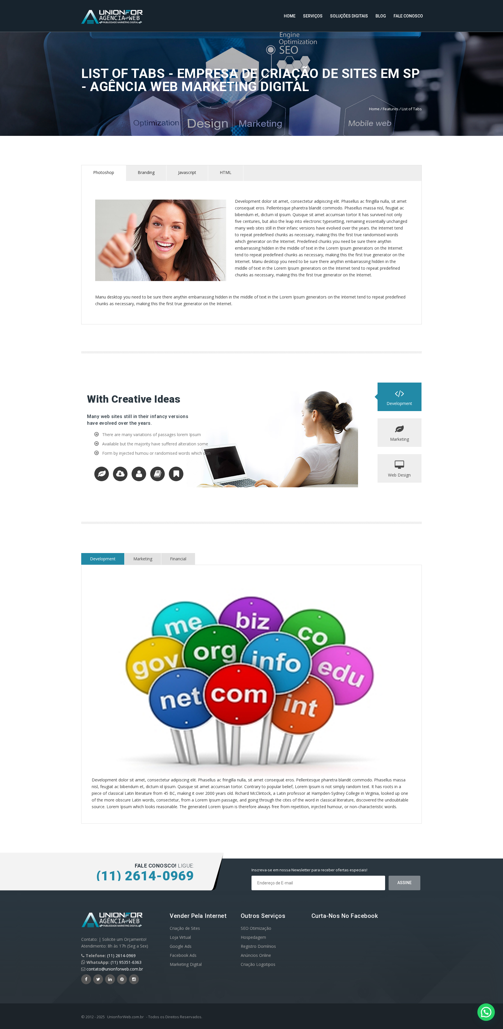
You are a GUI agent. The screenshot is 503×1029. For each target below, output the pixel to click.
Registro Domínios (258, 946)
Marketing (399, 439)
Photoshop (103, 172)
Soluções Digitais (349, 16)
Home (289, 16)
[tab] (104, 173)
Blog (381, 16)
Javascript (187, 172)
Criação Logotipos (258, 964)
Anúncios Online (256, 955)
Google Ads (181, 946)
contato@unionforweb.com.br (114, 969)
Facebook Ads (183, 955)
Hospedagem (253, 937)
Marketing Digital (186, 964)
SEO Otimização (256, 928)
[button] (486, 1012)
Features (390, 108)
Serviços (313, 16)
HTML (225, 172)
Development (399, 403)
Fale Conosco (408, 16)
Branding (146, 172)
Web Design (399, 475)
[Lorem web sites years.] (103, 475)
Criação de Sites (185, 928)
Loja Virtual (180, 937)
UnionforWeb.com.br (125, 1016)
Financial (178, 558)
